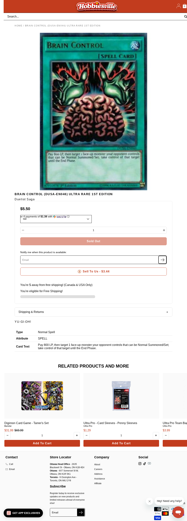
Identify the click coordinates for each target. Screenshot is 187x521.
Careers (98, 469)
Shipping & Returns (31, 311)
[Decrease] (23, 230)
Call (11, 464)
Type (19, 332)
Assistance (99, 478)
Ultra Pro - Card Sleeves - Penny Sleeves (110, 423)
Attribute (22, 338)
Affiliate (98, 483)
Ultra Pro (87, 426)
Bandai (8, 426)
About (97, 464)
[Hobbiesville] (97, 6)
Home (18, 25)
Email (12, 469)
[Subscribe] (162, 260)
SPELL (42, 338)
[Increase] (164, 230)
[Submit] (81, 512)
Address (98, 474)
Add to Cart (42, 443)
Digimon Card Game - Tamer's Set (26, 423)
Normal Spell (46, 332)
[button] (23, 513)
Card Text (22, 346)
